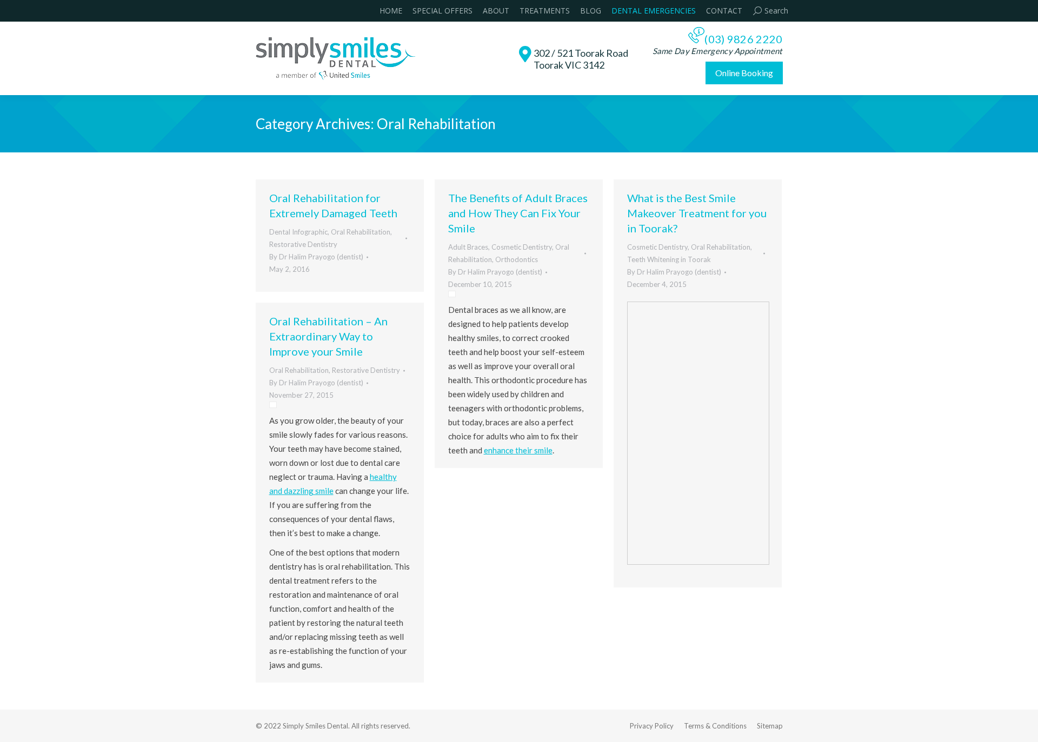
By (316, 256)
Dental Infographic (298, 232)
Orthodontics (516, 259)
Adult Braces (468, 247)
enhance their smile (518, 450)
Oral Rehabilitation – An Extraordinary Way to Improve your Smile (328, 336)
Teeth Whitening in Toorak (669, 259)
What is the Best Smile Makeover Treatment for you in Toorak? (697, 213)
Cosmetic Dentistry (521, 247)
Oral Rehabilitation (360, 232)
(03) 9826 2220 (743, 38)
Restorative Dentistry (303, 244)
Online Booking (744, 73)
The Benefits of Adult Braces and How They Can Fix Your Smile (518, 213)
